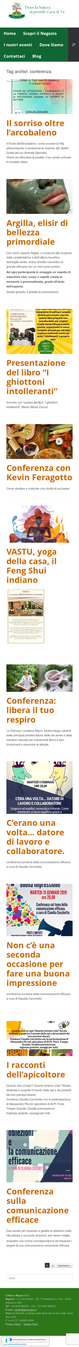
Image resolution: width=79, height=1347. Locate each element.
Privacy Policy (13, 1324)
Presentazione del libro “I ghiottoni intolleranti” (36, 377)
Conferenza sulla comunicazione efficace (37, 1205)
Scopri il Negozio (40, 33)
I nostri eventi (18, 44)
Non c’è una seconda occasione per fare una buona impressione (38, 963)
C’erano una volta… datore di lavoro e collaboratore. (35, 836)
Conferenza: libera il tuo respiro (31, 710)
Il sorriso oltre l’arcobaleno (35, 127)
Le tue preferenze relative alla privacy (29, 1339)
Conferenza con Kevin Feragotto (39, 472)
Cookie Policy (31, 1324)
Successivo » (64, 1265)
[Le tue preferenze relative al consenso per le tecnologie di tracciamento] (6, 1340)
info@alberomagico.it (25, 1309)
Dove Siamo (51, 44)
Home (10, 33)
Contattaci (14, 56)
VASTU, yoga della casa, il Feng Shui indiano (31, 565)
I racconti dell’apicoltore (35, 1069)
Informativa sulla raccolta (14, 1344)
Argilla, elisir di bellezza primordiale (37, 232)
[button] (73, 45)
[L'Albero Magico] (39, 11)
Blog (36, 56)
